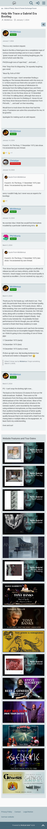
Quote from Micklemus (17, 177)
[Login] (37, 3)
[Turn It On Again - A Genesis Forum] (14, 3)
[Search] (31, 3)
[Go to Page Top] (43, 825)
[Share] (43, 24)
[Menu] (43, 3)
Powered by (23, 825)
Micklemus (8, 20)
